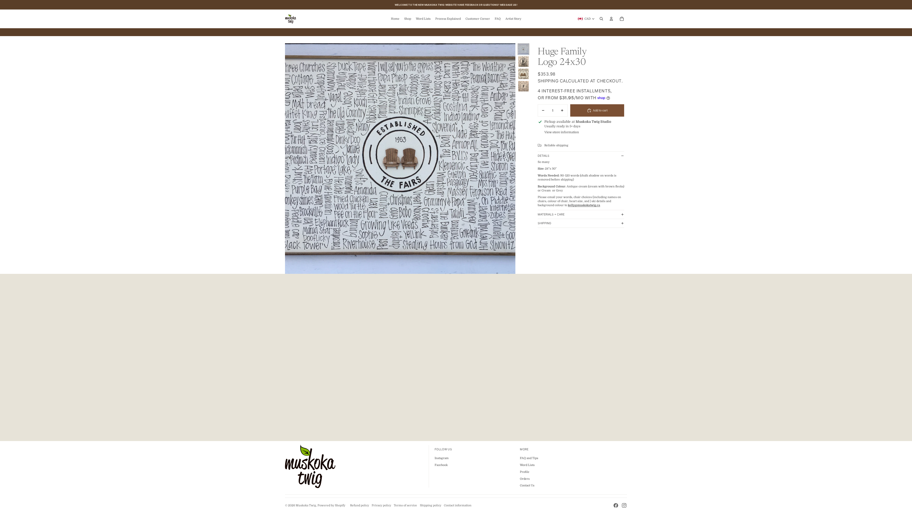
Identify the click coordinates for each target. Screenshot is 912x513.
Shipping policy (430, 505)
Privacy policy (381, 505)
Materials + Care (551, 214)
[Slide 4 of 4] (523, 86)
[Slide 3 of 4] (523, 74)
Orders (525, 478)
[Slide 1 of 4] (523, 49)
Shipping (544, 223)
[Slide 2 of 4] (523, 61)
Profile (524, 472)
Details (543, 155)
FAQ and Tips (529, 458)
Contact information (457, 505)
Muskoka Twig (306, 505)
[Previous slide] (289, 158)
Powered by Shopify (331, 505)
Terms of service (405, 505)
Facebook (441, 465)
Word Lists (527, 465)
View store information (561, 132)
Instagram (442, 458)
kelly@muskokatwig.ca (584, 205)
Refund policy (359, 505)
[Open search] (601, 19)
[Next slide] (512, 158)
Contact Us (527, 485)
